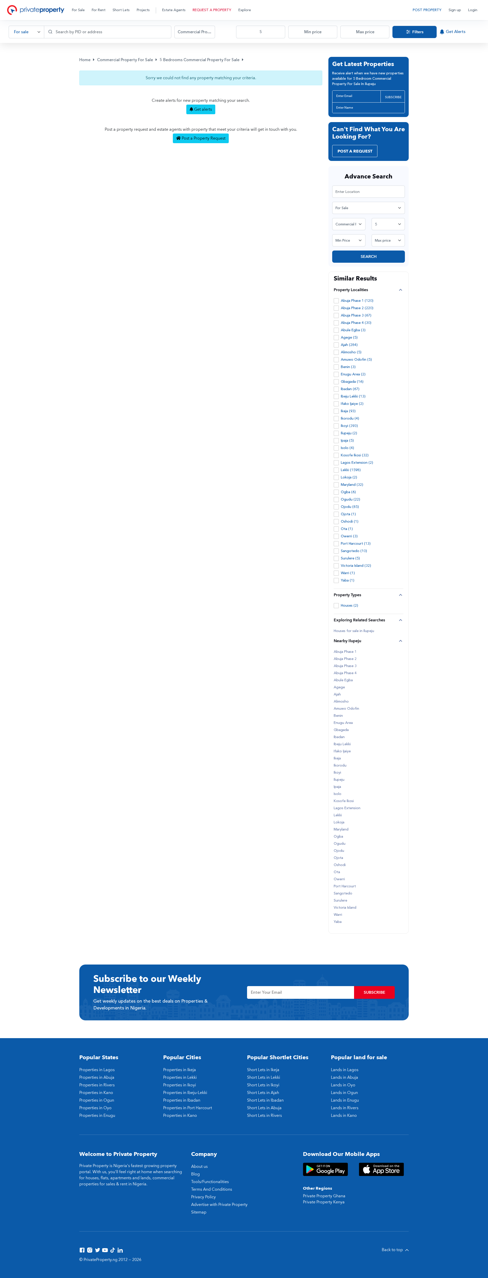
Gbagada (341, 730)
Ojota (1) (348, 514)
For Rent (98, 10)
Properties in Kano (96, 1093)
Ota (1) (347, 528)
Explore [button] (244, 10)
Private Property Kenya (324, 1202)
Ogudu (339, 843)
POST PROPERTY (427, 10)
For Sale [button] (78, 10)
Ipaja (337, 787)
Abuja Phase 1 (345, 652)
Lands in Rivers (344, 1108)
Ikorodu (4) (350, 418)
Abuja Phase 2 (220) (357, 308)
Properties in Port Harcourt (187, 1108)
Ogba (338, 836)
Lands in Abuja (344, 1077)
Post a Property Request (203, 138)
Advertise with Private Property (219, 1204)
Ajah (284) (349, 344)
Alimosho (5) (351, 352)
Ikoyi (337, 772)
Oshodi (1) (349, 521)
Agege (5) (349, 337)
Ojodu (339, 851)
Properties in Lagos (97, 1070)
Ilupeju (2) (349, 433)
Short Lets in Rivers (264, 1115)
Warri (338, 915)
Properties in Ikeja (179, 1070)
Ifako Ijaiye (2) (352, 403)
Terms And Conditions (211, 1189)
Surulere (340, 900)
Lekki (338, 815)
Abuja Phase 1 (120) (357, 300)
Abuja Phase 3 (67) (356, 315)
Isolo (337, 794)
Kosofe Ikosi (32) (355, 455)
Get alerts (202, 109)
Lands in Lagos (344, 1070)
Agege (339, 687)
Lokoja (339, 822)
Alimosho (341, 701)
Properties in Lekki (180, 1077)
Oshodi (340, 865)
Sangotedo (343, 893)
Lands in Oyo (343, 1085)
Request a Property (212, 10)
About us (199, 1166)
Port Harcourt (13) (356, 543)
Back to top (393, 1250)
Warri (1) (348, 573)
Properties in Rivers (97, 1085)
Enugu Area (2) (353, 374)
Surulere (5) (350, 558)
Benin (338, 716)
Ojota (338, 858)
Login (472, 10)
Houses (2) (349, 605)
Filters (417, 32)
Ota (337, 872)
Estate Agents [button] (174, 10)
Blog (195, 1174)
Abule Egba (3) (353, 330)
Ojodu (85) (350, 506)
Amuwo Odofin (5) (356, 359)
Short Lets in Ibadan (265, 1100)
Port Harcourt (345, 886)
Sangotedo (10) (354, 551)
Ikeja (337, 758)
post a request (355, 151)
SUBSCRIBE (393, 97)
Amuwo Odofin (346, 708)
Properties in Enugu (97, 1115)
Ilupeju (339, 780)
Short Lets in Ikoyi (263, 1085)
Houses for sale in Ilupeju (354, 631)
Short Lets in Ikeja (263, 1070)
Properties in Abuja (96, 1077)
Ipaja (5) (347, 440)
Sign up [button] (455, 10)
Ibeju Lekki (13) (353, 396)
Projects (143, 10)
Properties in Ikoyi (179, 1085)
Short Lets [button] (121, 10)
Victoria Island (345, 907)
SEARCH (369, 256)
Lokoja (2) (349, 477)
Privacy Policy (203, 1197)
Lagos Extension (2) (357, 462)
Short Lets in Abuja (264, 1108)
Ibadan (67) (350, 389)
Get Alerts (455, 31)
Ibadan (339, 737)
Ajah (337, 694)
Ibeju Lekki (342, 744)
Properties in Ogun (96, 1100)
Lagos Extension (347, 808)
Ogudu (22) (350, 499)
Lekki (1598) (351, 470)
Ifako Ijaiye (342, 751)
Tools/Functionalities (210, 1182)
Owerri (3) (349, 536)
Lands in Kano (344, 1115)
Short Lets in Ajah (263, 1093)
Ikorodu (340, 765)
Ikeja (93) (348, 411)
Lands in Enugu (345, 1100)
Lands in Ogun (344, 1093)
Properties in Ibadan (181, 1100)
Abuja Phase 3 (345, 666)
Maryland (341, 829)
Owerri (339, 879)
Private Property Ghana (324, 1196)
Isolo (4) (347, 447)
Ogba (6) (348, 492)
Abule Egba (343, 680)
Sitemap (198, 1212)
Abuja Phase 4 (345, 673)
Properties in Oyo (95, 1108)
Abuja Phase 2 (345, 659)
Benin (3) (348, 366)
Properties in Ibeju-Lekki (185, 1093)
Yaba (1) (347, 580)
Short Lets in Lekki (263, 1077)
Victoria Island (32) (356, 565)
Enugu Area (343, 723)
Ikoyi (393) (349, 425)
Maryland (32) (352, 484)
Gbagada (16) (352, 381)
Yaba (338, 922)
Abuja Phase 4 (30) (356, 322)
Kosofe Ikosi (344, 801)
